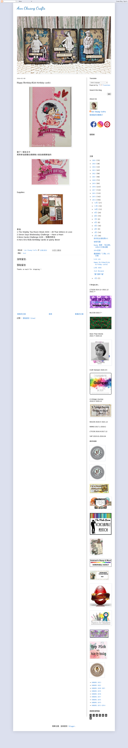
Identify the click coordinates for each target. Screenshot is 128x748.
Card (24, 253)
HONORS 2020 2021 (98, 688)
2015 (94, 196)
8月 (96, 216)
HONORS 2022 (96, 685)
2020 (94, 180)
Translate (106, 85)
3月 (96, 232)
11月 (96, 206)
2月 (96, 236)
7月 (96, 219)
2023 (94, 170)
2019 (94, 183)
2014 (94, 200)
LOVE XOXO (97, 268)
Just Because (99, 271)
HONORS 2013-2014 (98, 705)
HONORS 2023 (96, 682)
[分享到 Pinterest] (60, 250)
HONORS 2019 (96, 691)
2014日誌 (97, 250)
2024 (94, 167)
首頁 (50, 314)
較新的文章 (21, 314)
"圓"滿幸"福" (99, 274)
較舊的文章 (79, 314)
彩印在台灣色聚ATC (101, 238)
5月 (96, 226)
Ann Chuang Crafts (31, 8)
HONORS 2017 (96, 697)
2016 (94, 193)
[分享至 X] (57, 250)
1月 (96, 278)
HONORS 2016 (96, 700)
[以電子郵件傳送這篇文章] (53, 250)
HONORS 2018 (96, 694)
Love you (97, 259)
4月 (96, 229)
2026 (94, 160)
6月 (96, 222)
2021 (94, 177)
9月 (96, 212)
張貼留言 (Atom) (29, 318)
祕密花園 (97, 242)
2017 (94, 190)
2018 (94, 187)
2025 (94, 164)
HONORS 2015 (96, 702)
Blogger (72, 726)
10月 (96, 209)
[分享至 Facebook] (58, 250)
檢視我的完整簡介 (96, 115)
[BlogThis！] (55, 250)
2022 (94, 173)
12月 (96, 203)
